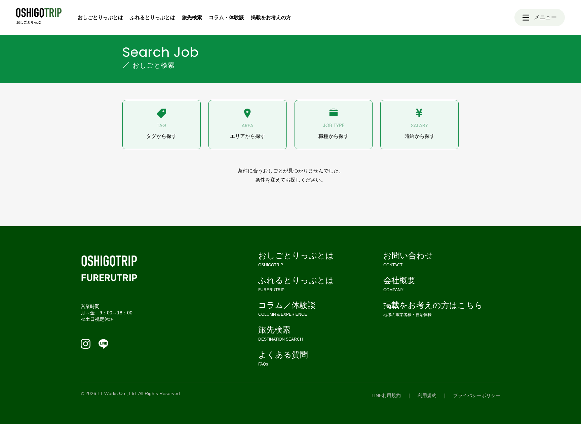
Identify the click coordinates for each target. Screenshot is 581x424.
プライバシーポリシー (476, 395)
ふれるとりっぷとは (152, 17)
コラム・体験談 (226, 17)
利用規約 (427, 395)
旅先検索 (192, 17)
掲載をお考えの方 (271, 17)
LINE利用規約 (386, 395)
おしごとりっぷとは (100, 17)
